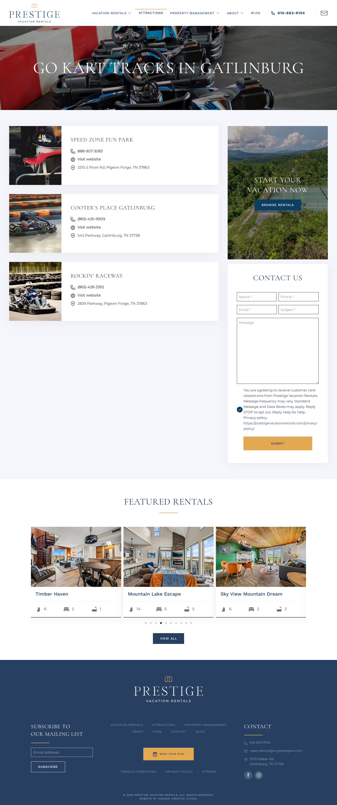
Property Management (206, 725)
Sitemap (209, 771)
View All (168, 638)
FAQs (157, 731)
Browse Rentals (278, 204)
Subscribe (48, 767)
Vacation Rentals (126, 725)
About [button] (233, 13)
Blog (255, 13)
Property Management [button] (192, 13)
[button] (324, 12)
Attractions (151, 13)
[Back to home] (34, 12)
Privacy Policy (179, 771)
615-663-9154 (291, 13)
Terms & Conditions (138, 771)
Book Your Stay (172, 754)
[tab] (146, 623)
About (138, 731)
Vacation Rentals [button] (109, 13)
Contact (179, 731)
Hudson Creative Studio (177, 798)
